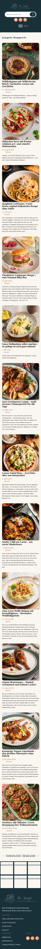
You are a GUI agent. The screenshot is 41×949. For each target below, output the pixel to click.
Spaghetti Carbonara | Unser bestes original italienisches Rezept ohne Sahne (20, 206)
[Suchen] (33, 14)
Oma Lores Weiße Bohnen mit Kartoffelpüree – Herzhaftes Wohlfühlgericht (18, 613)
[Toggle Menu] (20, 26)
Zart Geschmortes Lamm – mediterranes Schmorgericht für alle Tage (19, 404)
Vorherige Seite (11, 855)
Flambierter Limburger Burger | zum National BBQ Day (19, 276)
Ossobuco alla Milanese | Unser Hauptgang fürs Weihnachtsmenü (19, 823)
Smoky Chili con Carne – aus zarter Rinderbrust (17, 543)
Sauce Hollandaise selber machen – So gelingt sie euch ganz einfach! (20, 345)
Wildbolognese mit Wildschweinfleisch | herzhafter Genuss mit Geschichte (19, 84)
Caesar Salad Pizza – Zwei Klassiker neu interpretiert (19, 474)
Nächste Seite (30, 855)
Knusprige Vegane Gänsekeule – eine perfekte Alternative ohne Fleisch (19, 753)
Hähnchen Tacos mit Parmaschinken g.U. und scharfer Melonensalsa (17, 144)
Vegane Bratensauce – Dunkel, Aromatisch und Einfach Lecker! (19, 683)
